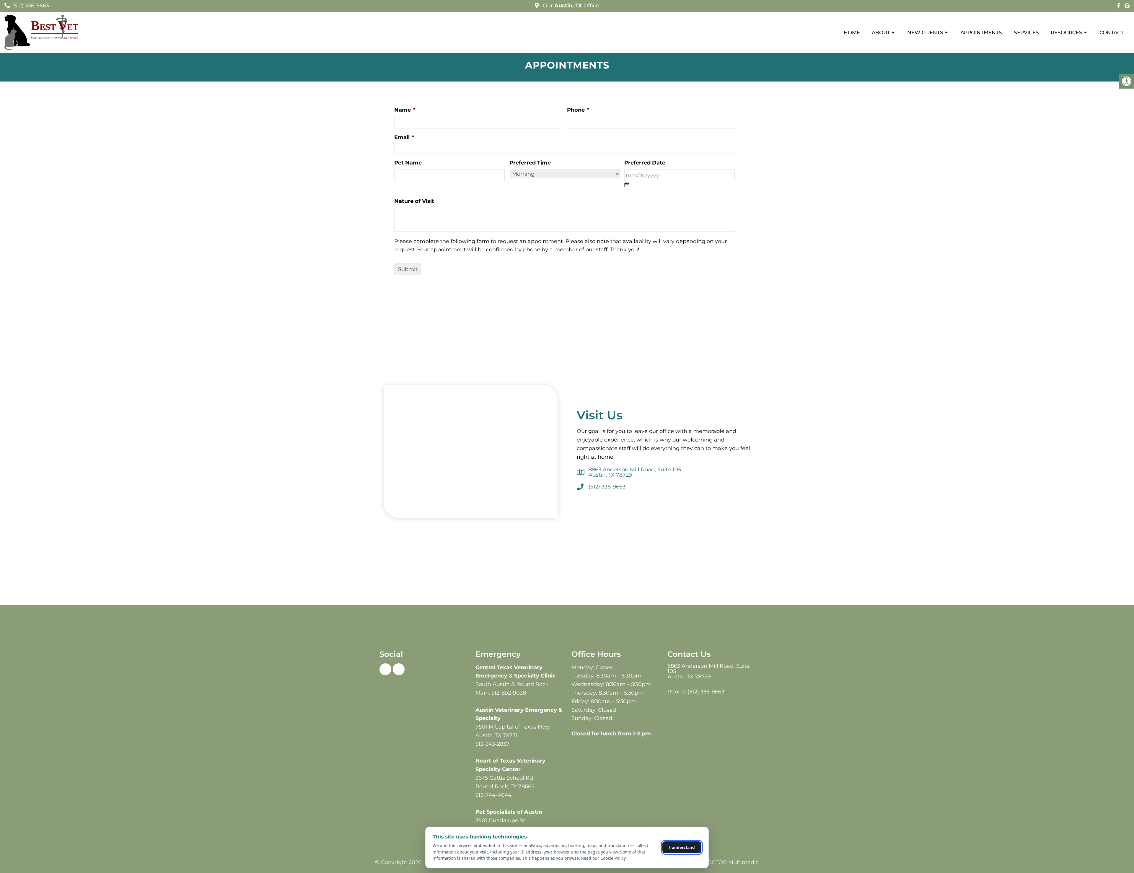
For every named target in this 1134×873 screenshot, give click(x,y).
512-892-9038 (508, 693)
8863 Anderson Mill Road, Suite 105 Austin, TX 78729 (635, 472)
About (881, 32)
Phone (578, 110)
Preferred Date (644, 162)
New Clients (925, 32)
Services (1026, 32)
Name (405, 110)
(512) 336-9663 (30, 5)
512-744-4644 (493, 795)
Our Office (570, 5)
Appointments (981, 32)
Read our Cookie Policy (603, 858)
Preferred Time (530, 162)
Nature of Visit (414, 201)
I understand (682, 847)
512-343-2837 (492, 744)
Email (404, 137)
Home (852, 32)
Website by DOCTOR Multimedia (715, 862)
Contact (1111, 32)
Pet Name (408, 162)
